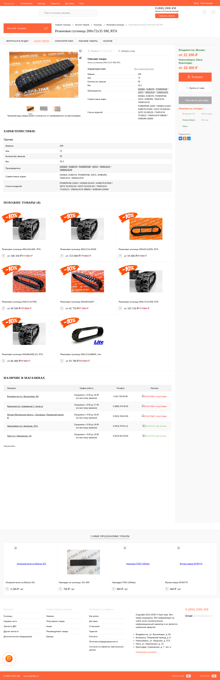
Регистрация (207, 3)
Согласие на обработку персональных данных (106, 648)
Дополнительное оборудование (18, 636)
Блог (81, 3)
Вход (196, 3)
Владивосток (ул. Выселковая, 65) (23, 396)
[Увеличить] (43, 75)
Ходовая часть (10, 621)
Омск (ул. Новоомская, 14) (19, 436)
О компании (26, 3)
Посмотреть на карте (146, 652)
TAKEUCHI (150, 92)
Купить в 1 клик (196, 88)
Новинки (50, 616)
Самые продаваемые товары (110, 536)
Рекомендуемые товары (57, 631)
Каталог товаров (16, 28)
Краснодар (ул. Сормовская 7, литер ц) (25, 406)
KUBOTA (150, 89)
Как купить (94, 616)
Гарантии (55, 3)
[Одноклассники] (184, 138)
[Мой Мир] (189, 138)
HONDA (141, 89)
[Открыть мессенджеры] (9, 659)
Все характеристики (144, 69)
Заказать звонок (167, 16)
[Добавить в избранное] (80, 51)
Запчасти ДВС (10, 626)
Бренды (41, 3)
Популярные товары (55, 621)
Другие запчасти (11, 631)
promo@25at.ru (203, 615)
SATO (140, 92)
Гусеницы (8, 616)
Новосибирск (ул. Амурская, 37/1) (22, 426)
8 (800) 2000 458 (165, 8)
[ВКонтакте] (180, 138)
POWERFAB (161, 89)
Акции (49, 626)
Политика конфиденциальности (103, 641)
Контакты (93, 636)
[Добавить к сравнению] (80, 57)
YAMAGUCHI (162, 92)
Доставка (69, 3)
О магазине (94, 626)
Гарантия (93, 631)
